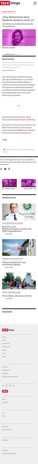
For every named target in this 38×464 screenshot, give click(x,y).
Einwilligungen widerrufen (10, 377)
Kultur (4, 340)
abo (3, 413)
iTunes (23, 117)
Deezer (4, 120)
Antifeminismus (10, 150)
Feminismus (30, 150)
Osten (3, 356)
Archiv (4, 353)
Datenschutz (5, 370)
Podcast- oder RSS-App (27, 120)
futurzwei (5, 450)
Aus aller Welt (6, 347)
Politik (4, 337)
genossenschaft (7, 430)
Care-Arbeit (22, 150)
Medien (4, 350)
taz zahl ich (5, 402)
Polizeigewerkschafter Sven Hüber (12, 223)
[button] (5, 169)
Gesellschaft (5, 343)
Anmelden (5, 373)
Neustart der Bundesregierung (11, 292)
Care (17, 150)
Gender (5, 152)
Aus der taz (5, 426)
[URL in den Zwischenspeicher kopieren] (1, 169)
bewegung (5, 440)
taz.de (4, 399)
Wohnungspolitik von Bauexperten (12, 259)
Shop (3, 416)
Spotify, (28, 117)
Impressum (5, 367)
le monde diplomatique (9, 454)
